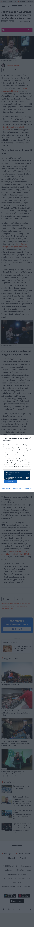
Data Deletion (6, 488)
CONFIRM (10, 481)
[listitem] (16, 473)
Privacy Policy (28, 488)
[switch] (27, 478)
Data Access (17, 488)
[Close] (30, 439)
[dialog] (17, 463)
